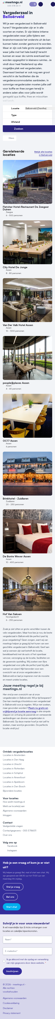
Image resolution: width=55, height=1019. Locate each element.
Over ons (7, 835)
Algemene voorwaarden (15, 810)
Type (13, 115)
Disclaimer (8, 1008)
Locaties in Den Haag (13, 759)
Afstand (15, 122)
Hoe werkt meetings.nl (14, 801)
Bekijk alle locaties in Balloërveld (43, 153)
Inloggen (7, 815)
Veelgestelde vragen (13, 826)
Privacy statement (11, 1013)
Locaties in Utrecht (12, 764)
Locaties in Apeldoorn (14, 781)
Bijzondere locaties (12, 790)
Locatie (15, 108)
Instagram (12, 850)
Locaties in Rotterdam (14, 768)
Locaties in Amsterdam (14, 755)
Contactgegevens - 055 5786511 (19, 830)
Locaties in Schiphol (13, 773)
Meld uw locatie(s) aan (14, 806)
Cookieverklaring (11, 1003)
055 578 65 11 (13, 6)
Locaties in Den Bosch (14, 786)
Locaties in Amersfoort (14, 777)
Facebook (12, 846)
